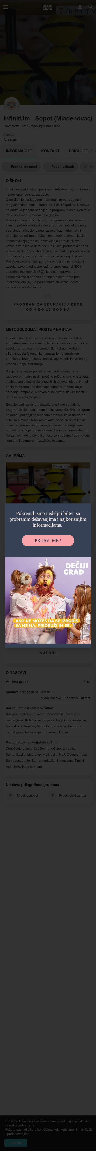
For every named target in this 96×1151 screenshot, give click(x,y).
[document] (48, 575)
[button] (83, 508)
